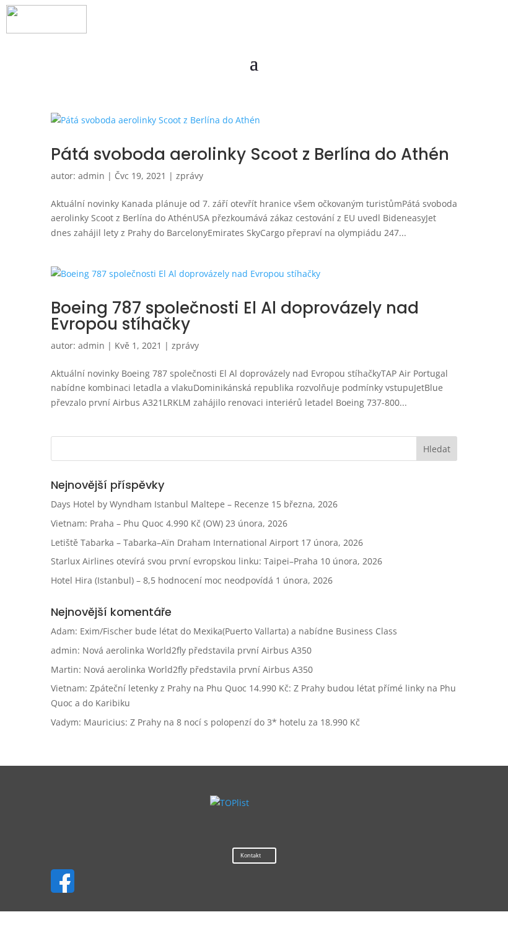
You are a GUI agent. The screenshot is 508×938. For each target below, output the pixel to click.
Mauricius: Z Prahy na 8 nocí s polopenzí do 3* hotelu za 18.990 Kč (222, 722)
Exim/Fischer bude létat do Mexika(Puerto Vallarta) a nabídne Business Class (238, 631)
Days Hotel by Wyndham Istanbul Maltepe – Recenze (160, 504)
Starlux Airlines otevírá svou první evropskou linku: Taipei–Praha (184, 561)
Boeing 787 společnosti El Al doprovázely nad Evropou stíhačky (235, 316)
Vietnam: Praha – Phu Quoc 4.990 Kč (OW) (137, 523)
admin (91, 176)
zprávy (189, 176)
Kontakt (250, 855)
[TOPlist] (229, 803)
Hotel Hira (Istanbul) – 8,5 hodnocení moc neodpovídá (162, 580)
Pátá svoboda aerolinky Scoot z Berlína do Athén (250, 154)
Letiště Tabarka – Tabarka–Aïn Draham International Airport (175, 542)
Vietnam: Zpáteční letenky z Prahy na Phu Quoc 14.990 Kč (170, 688)
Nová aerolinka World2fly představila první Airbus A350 (197, 650)
